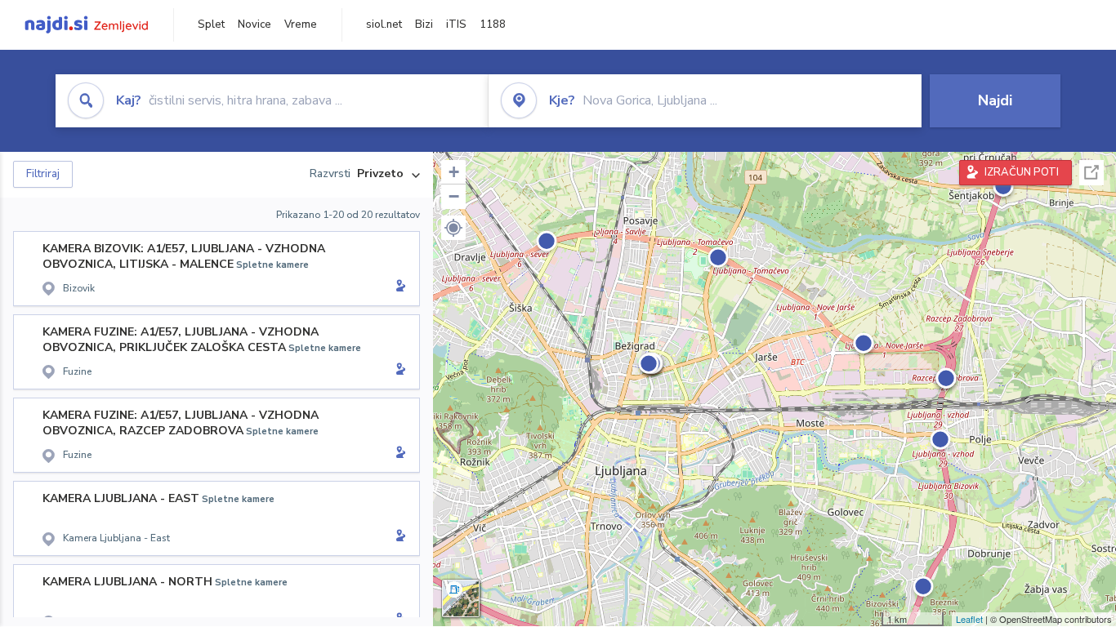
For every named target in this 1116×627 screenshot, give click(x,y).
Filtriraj (43, 174)
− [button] (454, 196)
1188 (493, 24)
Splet (211, 24)
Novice (254, 24)
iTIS (456, 24)
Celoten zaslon (1091, 172)
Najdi (995, 100)
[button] (453, 228)
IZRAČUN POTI (1021, 172)
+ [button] (454, 172)
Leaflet (969, 618)
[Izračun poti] (398, 287)
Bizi (424, 24)
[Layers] (461, 598)
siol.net (384, 24)
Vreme (300, 24)
